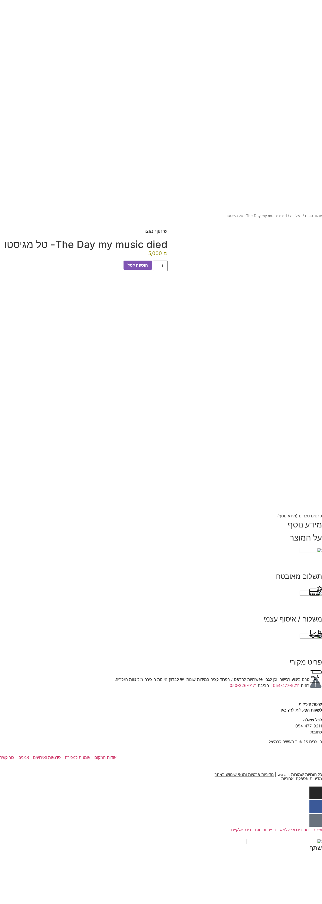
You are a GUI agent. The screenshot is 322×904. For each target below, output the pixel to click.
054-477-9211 (286, 685)
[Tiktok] (315, 820)
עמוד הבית (313, 216)
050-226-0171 (243, 685)
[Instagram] (315, 793)
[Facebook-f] (315, 806)
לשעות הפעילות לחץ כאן (301, 710)
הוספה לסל (138, 265)
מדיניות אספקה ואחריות (301, 778)
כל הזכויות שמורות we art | (268, 774)
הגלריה (296, 216)
